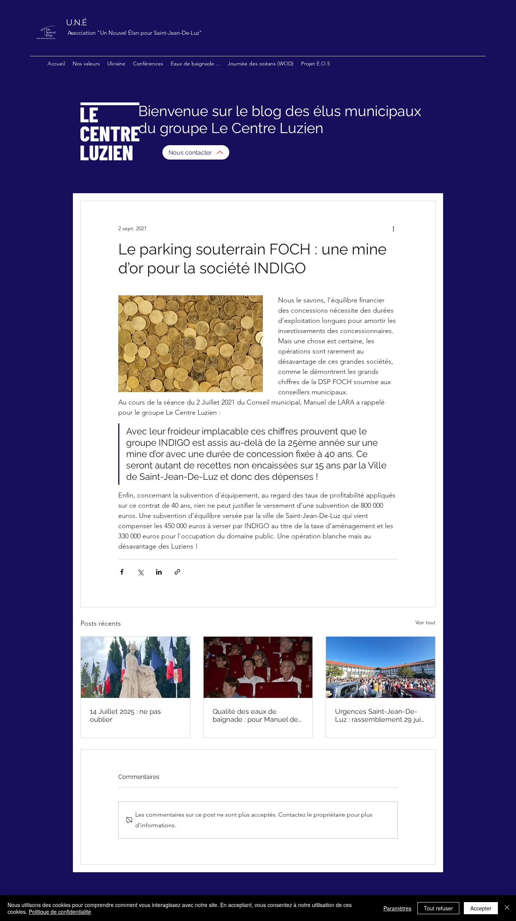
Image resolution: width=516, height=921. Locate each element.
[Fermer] (506, 908)
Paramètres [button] (397, 908)
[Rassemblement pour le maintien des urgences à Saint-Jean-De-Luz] (380, 667)
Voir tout (426, 622)
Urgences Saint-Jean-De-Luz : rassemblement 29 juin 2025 (380, 715)
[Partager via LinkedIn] (158, 571)
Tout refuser (438, 908)
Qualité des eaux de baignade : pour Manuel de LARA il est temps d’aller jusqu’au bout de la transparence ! (255, 715)
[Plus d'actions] (393, 228)
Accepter (480, 908)
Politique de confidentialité (60, 911)
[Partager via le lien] (177, 571)
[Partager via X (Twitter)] (140, 571)
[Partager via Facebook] (121, 571)
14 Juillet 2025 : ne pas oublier (125, 715)
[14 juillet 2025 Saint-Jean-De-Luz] (135, 667)
